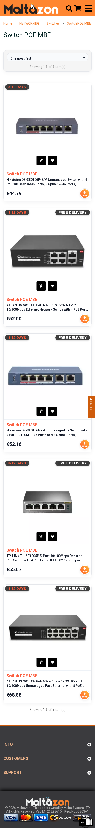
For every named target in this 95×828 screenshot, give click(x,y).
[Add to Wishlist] (52, 160)
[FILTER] (91, 414)
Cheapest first (48, 57)
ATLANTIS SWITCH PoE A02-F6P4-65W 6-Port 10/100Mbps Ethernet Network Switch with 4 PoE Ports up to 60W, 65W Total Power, (47, 307)
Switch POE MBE (21, 174)
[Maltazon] (30, 8)
